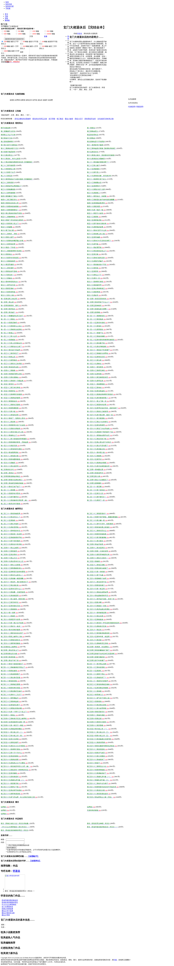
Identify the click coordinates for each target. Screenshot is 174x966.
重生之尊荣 (6, 915)
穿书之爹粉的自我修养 (23, 119)
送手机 (34, 100)
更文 (6, 14)
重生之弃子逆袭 (7, 911)
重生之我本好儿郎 (8, 913)
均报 (115, 960)
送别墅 (50, 100)
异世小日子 (79, 119)
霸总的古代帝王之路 (39, 119)
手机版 (8, 8)
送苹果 (17, 100)
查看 (45, 36)
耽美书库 (9, 4)
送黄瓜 (12, 100)
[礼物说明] (132, 106)
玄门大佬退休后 (7, 906)
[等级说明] (139, 106)
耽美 (7, 2)
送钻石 (40, 100)
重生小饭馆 (69, 119)
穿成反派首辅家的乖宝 (10, 902)
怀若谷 (79, 33)
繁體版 (7, 20)
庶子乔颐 (52, 119)
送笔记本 (28, 100)
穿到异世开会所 (90, 119)
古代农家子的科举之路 (105, 119)
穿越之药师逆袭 (7, 909)
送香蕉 (22, 100)
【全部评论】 (35, 861)
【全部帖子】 (33, 856)
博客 (6, 18)
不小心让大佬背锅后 (9, 904)
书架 (6, 16)
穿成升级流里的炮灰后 (10, 900)
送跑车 (45, 100)
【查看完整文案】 (76, 85)
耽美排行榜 (10, 6)
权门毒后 (60, 119)
